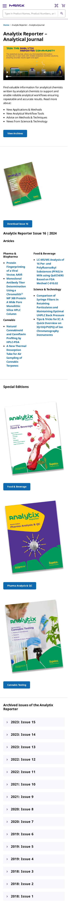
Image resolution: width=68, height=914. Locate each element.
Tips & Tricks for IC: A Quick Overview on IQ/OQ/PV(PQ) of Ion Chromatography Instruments (50, 327)
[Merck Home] (16, 6)
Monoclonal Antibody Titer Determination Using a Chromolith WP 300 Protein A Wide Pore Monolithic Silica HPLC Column (16, 296)
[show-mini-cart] (63, 5)
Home (6, 25)
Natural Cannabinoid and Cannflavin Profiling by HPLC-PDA (16, 334)
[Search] (61, 13)
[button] (34, 722)
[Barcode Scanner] (56, 6)
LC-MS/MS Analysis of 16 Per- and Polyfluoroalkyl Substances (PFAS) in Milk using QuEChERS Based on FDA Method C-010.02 (50, 271)
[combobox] (34, 13)
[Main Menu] (5, 5)
